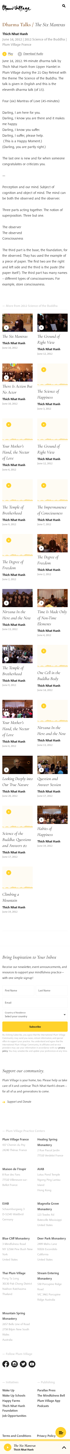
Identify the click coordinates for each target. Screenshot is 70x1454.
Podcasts (43, 1406)
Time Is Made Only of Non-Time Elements (52, 617)
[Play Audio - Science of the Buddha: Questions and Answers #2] (17, 817)
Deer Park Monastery (51, 1238)
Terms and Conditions (16, 1436)
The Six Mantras (15, 336)
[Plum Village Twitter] (23, 1364)
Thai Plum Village (13, 1273)
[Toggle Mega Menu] (60, 1432)
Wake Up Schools (13, 1395)
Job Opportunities (14, 1416)
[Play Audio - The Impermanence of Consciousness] (52, 490)
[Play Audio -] (8, 1447)
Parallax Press (46, 1390)
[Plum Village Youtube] (32, 1364)
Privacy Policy (46, 1436)
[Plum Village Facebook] (5, 1364)
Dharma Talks (16, 24)
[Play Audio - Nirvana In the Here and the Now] (52, 711)
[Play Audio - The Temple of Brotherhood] (17, 490)
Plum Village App (48, 1401)
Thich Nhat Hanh (15, 34)
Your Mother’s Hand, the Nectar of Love (15, 452)
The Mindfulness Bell (51, 1395)
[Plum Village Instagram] (14, 1364)
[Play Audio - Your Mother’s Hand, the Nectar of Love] (17, 430)
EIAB (5, 1203)
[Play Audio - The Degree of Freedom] (17, 545)
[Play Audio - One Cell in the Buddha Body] (52, 656)
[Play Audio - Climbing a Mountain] (17, 878)
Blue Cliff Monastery (16, 1238)
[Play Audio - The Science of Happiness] (52, 375)
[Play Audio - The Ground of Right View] (52, 430)
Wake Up (8, 1390)
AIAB (40, 1169)
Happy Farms (11, 1401)
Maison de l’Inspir (14, 1169)
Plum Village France (15, 1139)
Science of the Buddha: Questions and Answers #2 (16, 839)
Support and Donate (19, 1101)
